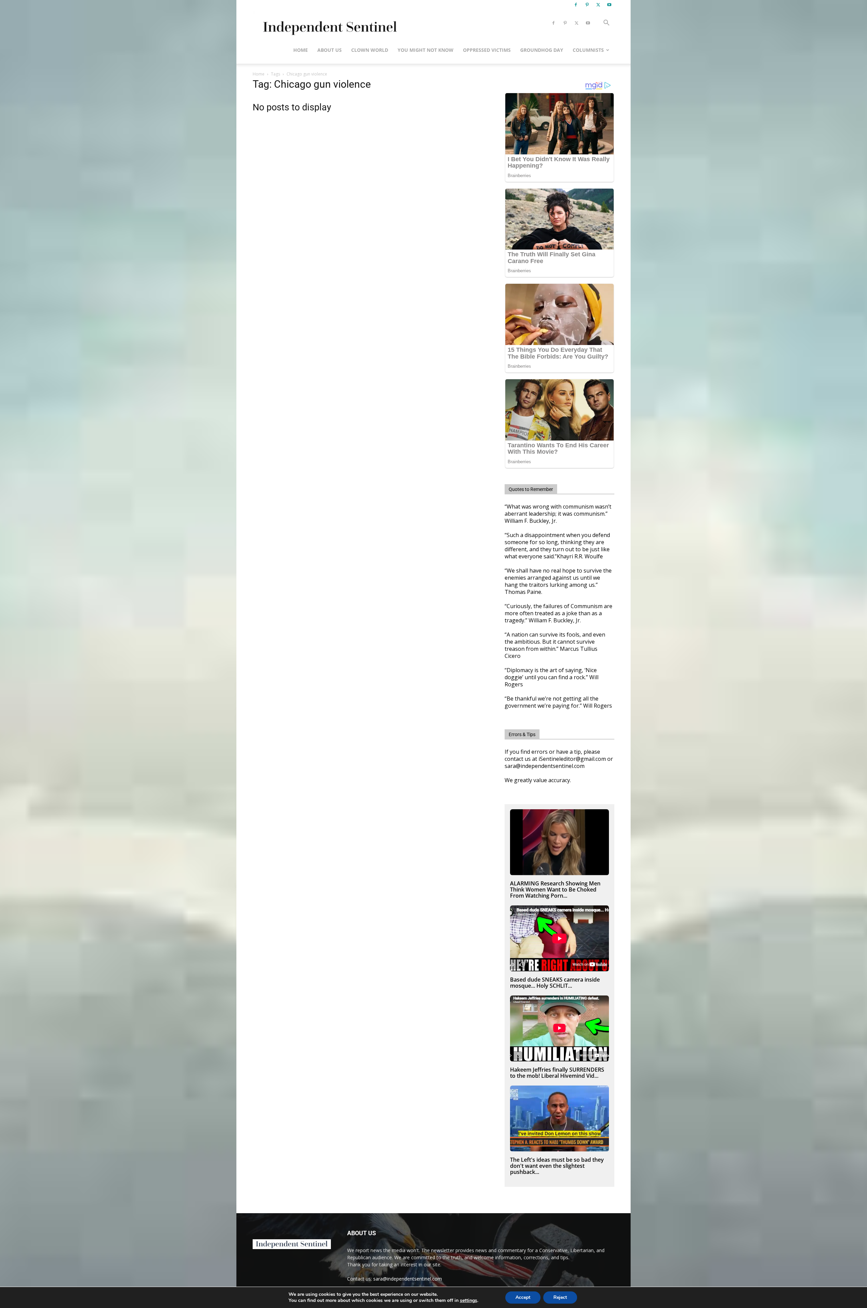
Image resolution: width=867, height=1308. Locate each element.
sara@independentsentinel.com (407, 1278)
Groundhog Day (541, 50)
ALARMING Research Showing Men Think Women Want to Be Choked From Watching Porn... (555, 889)
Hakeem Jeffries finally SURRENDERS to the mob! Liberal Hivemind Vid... (557, 1073)
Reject (560, 1297)
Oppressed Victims (487, 50)
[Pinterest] (587, 4)
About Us (329, 50)
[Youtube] (609, 4)
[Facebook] (576, 4)
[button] (606, 23)
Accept (522, 1297)
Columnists (588, 50)
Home (300, 50)
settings (468, 1301)
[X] (598, 4)
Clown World (369, 50)
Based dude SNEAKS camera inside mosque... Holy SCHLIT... (555, 983)
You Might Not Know (425, 50)
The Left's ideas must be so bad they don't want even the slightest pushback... (557, 1166)
